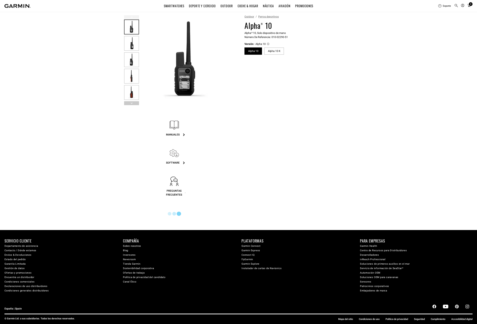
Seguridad (419, 319)
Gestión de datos (14, 268)
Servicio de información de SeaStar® (381, 268)
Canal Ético (129, 281)
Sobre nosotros (132, 246)
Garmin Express (250, 250)
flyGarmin (247, 259)
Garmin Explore (250, 263)
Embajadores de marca (373, 290)
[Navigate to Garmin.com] (17, 6)
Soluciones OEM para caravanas (379, 277)
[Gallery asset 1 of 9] (185, 60)
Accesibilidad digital (462, 319)
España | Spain (13, 308)
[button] (257, 44)
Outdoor (249, 16)
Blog (125, 250)
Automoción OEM (370, 272)
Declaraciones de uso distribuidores (26, 286)
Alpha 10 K (274, 51)
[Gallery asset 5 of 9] (131, 92)
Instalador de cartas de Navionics (261, 268)
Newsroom (129, 259)
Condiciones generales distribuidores (26, 290)
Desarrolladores (369, 254)
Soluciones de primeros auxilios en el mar (385, 263)
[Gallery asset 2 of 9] (131, 43)
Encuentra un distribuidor (19, 277)
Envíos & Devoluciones (17, 254)
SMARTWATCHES (174, 6)
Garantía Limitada (15, 263)
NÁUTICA (268, 6)
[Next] (225, 60)
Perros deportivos (268, 16)
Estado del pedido (15, 259)
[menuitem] (444, 6)
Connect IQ (248, 254)
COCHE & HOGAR (248, 6)
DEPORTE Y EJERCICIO (202, 6)
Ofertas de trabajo (134, 272)
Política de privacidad (397, 319)
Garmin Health (368, 246)
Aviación (284, 6)
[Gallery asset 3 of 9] (131, 59)
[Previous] (131, 17)
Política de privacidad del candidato (144, 277)
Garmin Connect (250, 246)
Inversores (129, 254)
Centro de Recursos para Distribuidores (383, 250)
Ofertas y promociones (18, 272)
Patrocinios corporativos (374, 286)
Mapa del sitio (345, 319)
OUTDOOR (226, 6)
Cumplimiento (438, 319)
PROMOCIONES (304, 6)
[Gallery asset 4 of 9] (131, 76)
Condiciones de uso (369, 319)
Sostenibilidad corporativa (138, 268)
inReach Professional (373, 259)
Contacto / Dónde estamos (20, 250)
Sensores (365, 281)
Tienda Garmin (131, 263)
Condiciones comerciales (19, 281)
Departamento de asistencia (21, 246)
